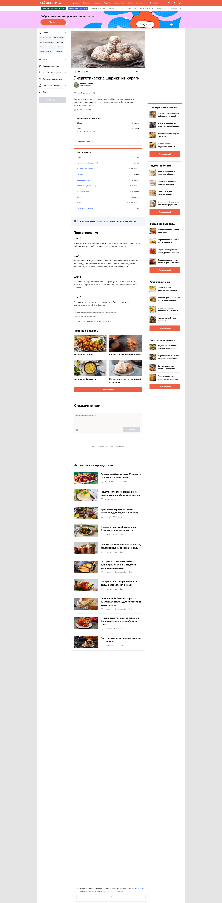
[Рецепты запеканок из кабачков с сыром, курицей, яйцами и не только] (108, 495)
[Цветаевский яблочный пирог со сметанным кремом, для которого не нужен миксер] (108, 603)
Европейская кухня (97, 312)
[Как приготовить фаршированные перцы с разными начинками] (108, 585)
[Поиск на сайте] (169, 3)
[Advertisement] (165, 66)
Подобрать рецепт (52, 100)
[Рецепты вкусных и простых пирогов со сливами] (108, 641)
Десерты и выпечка (81, 312)
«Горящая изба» (120, 572)
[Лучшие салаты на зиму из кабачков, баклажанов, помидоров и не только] (108, 548)
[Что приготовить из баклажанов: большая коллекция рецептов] (108, 530)
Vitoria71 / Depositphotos (88, 316)
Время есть (102, 221)
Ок (111, 897)
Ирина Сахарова (86, 83)
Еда (117, 482)
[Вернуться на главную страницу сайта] (48, 3)
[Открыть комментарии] (106, 481)
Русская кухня (111, 312)
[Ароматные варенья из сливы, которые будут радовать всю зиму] (108, 513)
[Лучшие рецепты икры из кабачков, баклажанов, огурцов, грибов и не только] (108, 623)
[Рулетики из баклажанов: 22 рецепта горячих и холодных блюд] (108, 478)
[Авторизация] (180, 3)
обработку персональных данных (110, 891)
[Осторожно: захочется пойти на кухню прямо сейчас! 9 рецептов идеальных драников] (108, 566)
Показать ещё (108, 389)
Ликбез (124, 482)
